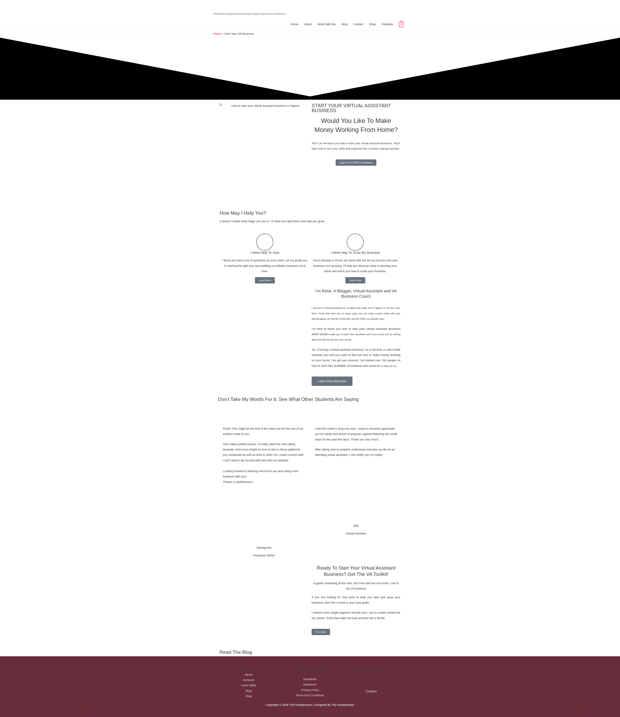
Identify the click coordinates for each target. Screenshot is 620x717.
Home (294, 24)
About (308, 24)
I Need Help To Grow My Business (355, 252)
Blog (344, 24)
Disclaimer (310, 679)
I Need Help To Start (264, 252)
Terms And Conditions (310, 695)
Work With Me (327, 24)
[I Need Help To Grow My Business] (355, 242)
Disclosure (310, 684)
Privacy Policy (310, 690)
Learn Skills (248, 685)
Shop (372, 24)
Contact (358, 24)
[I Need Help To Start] (264, 242)
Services (248, 680)
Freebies (387, 24)
